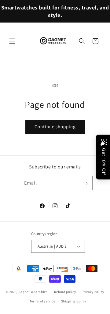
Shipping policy (73, 301)
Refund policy (65, 292)
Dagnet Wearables (33, 292)
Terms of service (42, 301)
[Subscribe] (85, 183)
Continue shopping (55, 126)
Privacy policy (93, 292)
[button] (12, 41)
